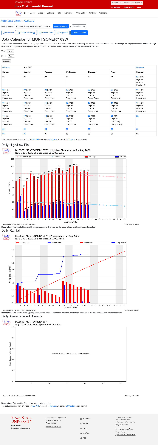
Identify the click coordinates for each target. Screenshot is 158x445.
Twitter (85, 423)
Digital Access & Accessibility (125, 434)
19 (67, 116)
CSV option (70, 139)
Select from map (79, 26)
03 (25, 89)
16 (3, 116)
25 (46, 129)
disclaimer (128, 7)
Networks (68, 12)
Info (59, 12)
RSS (84, 438)
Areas (40, 12)
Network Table (47, 32)
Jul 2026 (5, 67)
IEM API (35, 139)
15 (137, 102)
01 (137, 76)
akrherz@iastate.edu (53, 427)
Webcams (103, 12)
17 (25, 116)
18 (46, 116)
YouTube (86, 433)
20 (89, 116)
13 (89, 102)
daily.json (53, 139)
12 (67, 102)
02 (3, 89)
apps (139, 7)
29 (137, 129)
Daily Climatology (27, 32)
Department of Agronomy (20, 428)
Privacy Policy (120, 432)
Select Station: (7, 26)
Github (85, 428)
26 (67, 129)
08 (137, 89)
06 (89, 89)
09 (3, 102)
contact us (115, 7)
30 (3, 133)
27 (89, 129)
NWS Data (80, 12)
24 (25, 129)
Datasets (50, 12)
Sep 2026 (140, 67)
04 (46, 89)
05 (67, 89)
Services (92, 12)
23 (3, 129)
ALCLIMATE (29, 20)
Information (9, 32)
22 (137, 116)
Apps (32, 12)
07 (112, 89)
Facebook (86, 418)
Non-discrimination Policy (124, 429)
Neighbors (63, 32)
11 (46, 102)
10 (25, 102)
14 (112, 102)
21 (112, 116)
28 (112, 129)
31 (25, 133)
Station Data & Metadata (11, 20)
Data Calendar (80, 32)
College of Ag (16, 425)
